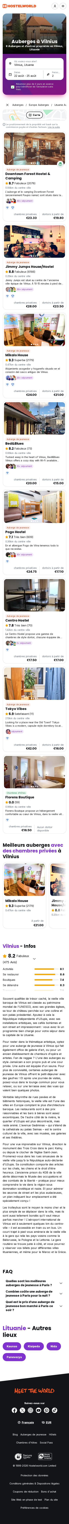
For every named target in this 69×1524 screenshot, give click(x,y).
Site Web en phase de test (26, 1499)
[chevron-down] (34, 959)
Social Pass (46, 1442)
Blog (15, 1434)
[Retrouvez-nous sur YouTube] (38, 1410)
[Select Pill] (55, 6)
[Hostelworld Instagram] (30, 1410)
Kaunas (12, 1346)
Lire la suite (54, 127)
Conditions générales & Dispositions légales (34, 1483)
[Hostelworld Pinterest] (46, 1410)
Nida (54, 1346)
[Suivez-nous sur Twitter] (22, 1410)
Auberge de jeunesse (18, 169)
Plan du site (51, 1499)
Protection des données (34, 1475)
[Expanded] (7, 105)
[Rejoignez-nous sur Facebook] (14, 1410)
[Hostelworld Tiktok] (54, 1410)
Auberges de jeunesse (33, 1434)
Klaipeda (34, 1346)
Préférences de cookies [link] (34, 1507)
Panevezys (14, 1357)
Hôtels (52, 1434)
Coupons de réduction (26, 1491)
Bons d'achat (48, 1491)
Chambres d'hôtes (16, 793)
